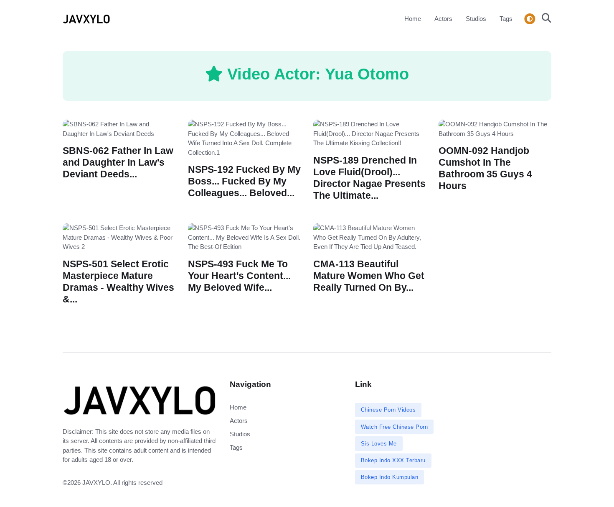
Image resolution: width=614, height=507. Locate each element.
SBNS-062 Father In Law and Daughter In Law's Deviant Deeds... (118, 162)
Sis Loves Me (379, 443)
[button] (544, 19)
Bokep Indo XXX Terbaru (393, 460)
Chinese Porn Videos (388, 410)
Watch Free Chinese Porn (394, 427)
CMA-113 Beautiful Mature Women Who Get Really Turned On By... (368, 275)
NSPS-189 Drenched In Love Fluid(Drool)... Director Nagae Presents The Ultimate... (369, 177)
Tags (506, 18)
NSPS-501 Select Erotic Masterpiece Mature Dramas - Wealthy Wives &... (118, 281)
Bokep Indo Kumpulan (390, 477)
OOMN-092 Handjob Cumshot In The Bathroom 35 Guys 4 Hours (485, 168)
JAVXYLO (96, 482)
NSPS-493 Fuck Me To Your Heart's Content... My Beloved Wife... (239, 275)
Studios (476, 18)
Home (412, 18)
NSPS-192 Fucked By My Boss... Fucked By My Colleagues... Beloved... (244, 181)
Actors (443, 18)
